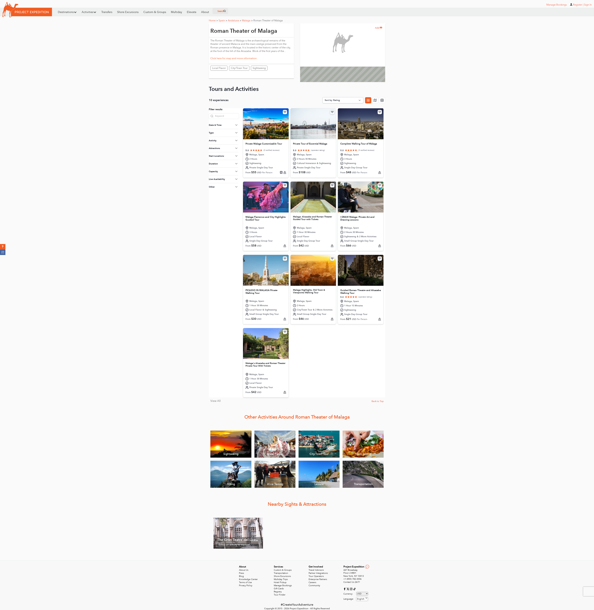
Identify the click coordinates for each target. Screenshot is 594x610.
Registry (278, 591)
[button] (2, 247)
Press (241, 573)
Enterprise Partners (318, 579)
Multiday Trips (281, 579)
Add (378, 27)
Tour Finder (279, 594)
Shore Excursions (128, 12)
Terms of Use (245, 582)
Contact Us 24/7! (351, 582)
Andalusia (234, 20)
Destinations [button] (66, 12)
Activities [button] (87, 12)
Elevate (191, 12)
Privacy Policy (245, 585)
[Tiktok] (354, 589)
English (360, 598)
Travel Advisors (316, 570)
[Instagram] (351, 589)
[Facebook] (345, 589)
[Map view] (375, 100)
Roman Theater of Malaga (268, 20)
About (205, 12)
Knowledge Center (248, 579)
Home (213, 20)
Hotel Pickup (280, 582)
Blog (241, 576)
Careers (312, 582)
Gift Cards (279, 588)
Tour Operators (316, 576)
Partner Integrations (318, 573)
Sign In (588, 4)
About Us (243, 570)
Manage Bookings (283, 585)
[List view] (382, 100)
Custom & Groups (154, 12)
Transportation (281, 573)
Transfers (106, 12)
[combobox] (362, 599)
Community (314, 585)
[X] (348, 589)
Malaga (247, 20)
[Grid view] (368, 100)
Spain (223, 20)
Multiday (176, 12)
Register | (578, 4)
